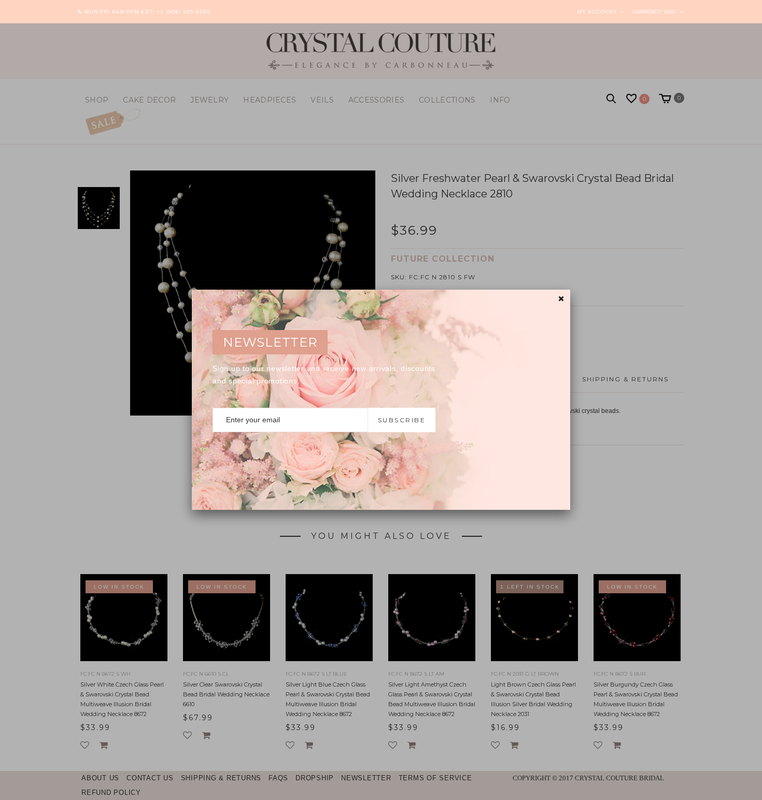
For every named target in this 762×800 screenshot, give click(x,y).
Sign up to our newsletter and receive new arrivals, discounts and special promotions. (324, 374)
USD (669, 12)
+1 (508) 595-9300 (183, 12)
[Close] (561, 299)
